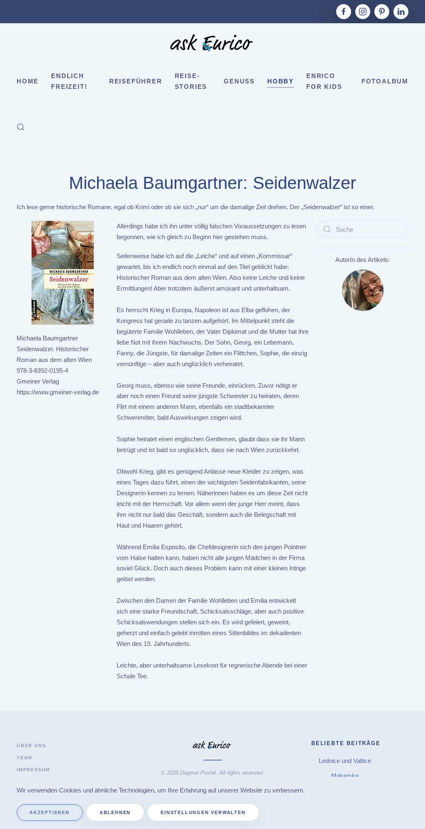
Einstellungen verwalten (203, 812)
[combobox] (362, 229)
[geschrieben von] (362, 289)
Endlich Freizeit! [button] (69, 81)
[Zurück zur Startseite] (212, 44)
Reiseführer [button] (135, 81)
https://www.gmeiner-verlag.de (58, 392)
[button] (21, 127)
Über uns (31, 745)
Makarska (345, 775)
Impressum (33, 769)
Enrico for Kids (324, 81)
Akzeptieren (49, 812)
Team (24, 757)
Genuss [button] (239, 81)
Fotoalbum (384, 81)
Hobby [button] (280, 81)
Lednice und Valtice (346, 760)
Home (28, 81)
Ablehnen (115, 812)
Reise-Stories (191, 81)
